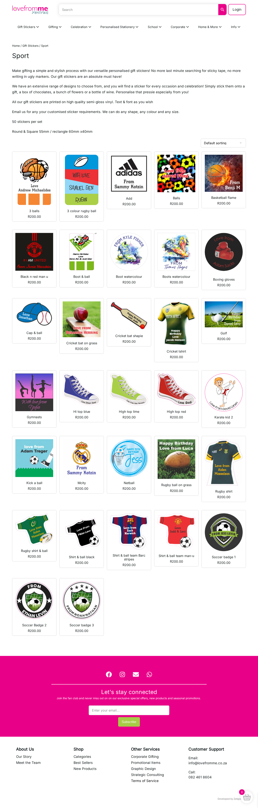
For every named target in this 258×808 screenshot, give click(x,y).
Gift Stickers (27, 27)
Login (237, 9)
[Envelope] (135, 674)
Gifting (53, 27)
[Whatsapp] (149, 674)
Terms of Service (145, 781)
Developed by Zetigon (230, 799)
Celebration (79, 27)
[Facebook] (108, 674)
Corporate (178, 27)
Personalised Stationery (117, 27)
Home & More (208, 27)
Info (234, 27)
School (153, 27)
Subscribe (129, 722)
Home (16, 45)
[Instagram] (122, 674)
